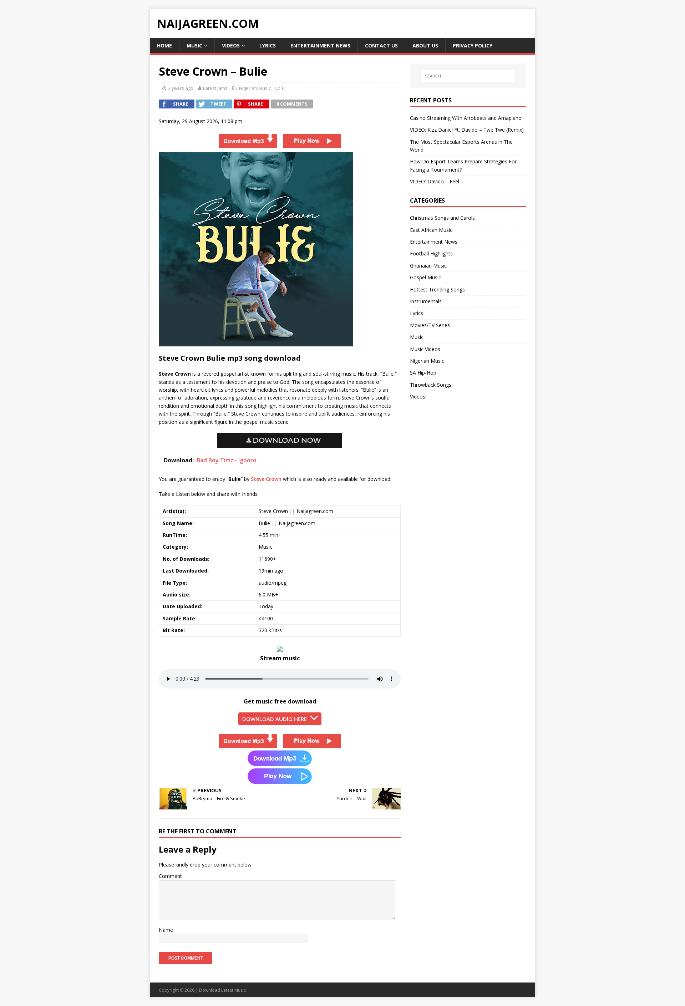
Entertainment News (320, 45)
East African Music (431, 230)
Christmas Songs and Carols (442, 217)
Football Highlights (431, 253)
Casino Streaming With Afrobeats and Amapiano (466, 118)
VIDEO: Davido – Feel (434, 181)
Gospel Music (425, 277)
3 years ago (180, 88)
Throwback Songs (430, 384)
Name (166, 929)
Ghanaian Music (428, 265)
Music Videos (425, 349)
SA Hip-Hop (423, 372)
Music (194, 45)
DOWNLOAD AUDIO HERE (274, 718)
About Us (425, 45)
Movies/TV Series (430, 325)
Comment (170, 876)
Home (164, 45)
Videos (231, 45)
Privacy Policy (472, 45)
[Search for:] (468, 76)
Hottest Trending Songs (437, 289)
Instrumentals (426, 301)
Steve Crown (266, 479)
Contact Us (381, 45)
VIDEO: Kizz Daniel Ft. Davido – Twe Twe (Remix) (467, 129)
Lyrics (267, 45)
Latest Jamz (215, 88)
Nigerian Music (255, 88)
